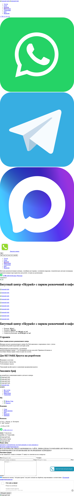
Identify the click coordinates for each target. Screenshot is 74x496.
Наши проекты (8, 411)
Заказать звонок (14, 251)
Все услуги (7, 390)
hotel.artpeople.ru (23, 445)
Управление (7, 10)
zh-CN (15, 255)
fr (11, 255)
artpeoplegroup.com (12, 445)
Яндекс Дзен (9, 401)
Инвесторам (7, 8)
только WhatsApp (12, 275)
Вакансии (6, 13)
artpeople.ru (3, 445)
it (6, 255)
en (1, 255)
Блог (5, 12)
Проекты (6, 391)
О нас (5, 5)
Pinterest (8, 403)
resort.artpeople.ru (33, 445)
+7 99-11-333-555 (5, 16)
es (9, 255)
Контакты (6, 415)
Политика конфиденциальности (9, 446)
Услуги (6, 4)
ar (4, 255)
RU (2, 253)
